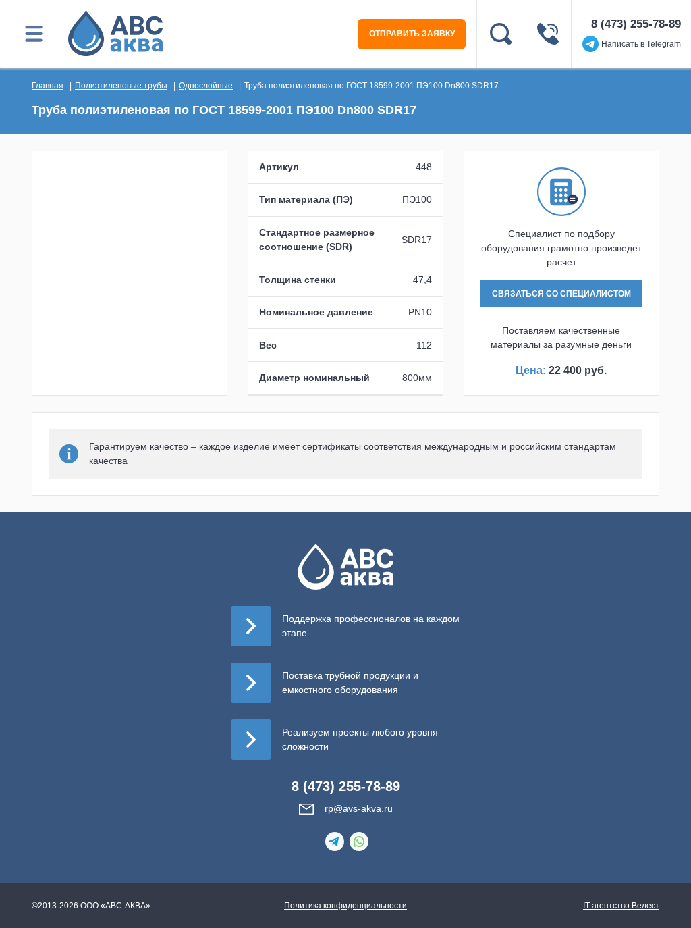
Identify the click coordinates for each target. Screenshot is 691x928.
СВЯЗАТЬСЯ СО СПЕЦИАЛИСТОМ (561, 294)
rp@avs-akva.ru (359, 808)
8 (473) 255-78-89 (636, 24)
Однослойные (206, 86)
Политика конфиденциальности (345, 905)
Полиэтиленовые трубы (121, 86)
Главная (47, 86)
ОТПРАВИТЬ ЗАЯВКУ (412, 33)
